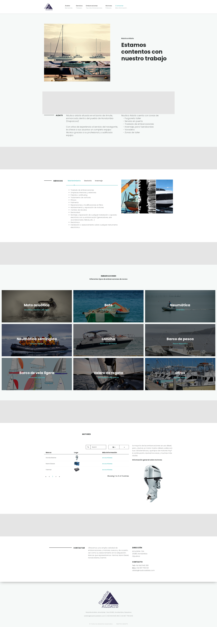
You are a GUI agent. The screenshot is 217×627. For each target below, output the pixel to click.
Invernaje (99, 181)
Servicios (79, 7)
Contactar (121, 7)
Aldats (69, 7)
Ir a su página (107, 458)
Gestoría (88, 181)
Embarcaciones (94, 7)
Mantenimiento (74, 181)
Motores (109, 7)
